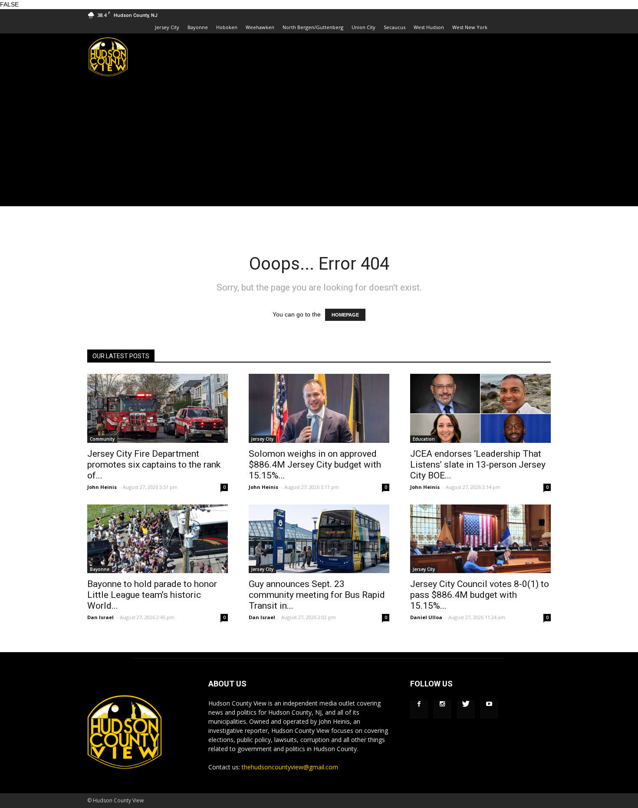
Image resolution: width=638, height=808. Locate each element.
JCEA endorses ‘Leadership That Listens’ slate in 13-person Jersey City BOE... (478, 465)
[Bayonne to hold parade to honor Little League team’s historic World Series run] (157, 539)
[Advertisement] (319, 145)
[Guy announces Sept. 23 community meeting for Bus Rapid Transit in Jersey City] (319, 539)
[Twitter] (465, 709)
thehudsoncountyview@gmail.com (290, 767)
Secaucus (394, 27)
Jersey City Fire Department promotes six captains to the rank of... (153, 465)
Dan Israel (100, 617)
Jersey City (167, 27)
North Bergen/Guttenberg (313, 27)
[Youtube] (489, 709)
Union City (363, 27)
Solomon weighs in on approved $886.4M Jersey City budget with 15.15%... (315, 465)
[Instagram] (442, 709)
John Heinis (102, 487)
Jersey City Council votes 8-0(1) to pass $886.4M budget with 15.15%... (479, 595)
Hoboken (226, 27)
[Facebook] (419, 709)
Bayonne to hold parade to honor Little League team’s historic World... (152, 595)
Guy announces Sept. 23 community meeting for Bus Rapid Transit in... (317, 595)
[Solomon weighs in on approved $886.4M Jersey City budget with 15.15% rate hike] (319, 408)
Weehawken (260, 27)
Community (102, 439)
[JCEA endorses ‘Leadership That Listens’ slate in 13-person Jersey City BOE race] (480, 408)
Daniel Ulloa (426, 617)
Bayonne (197, 27)
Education (424, 439)
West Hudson (429, 27)
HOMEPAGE (345, 314)
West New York (469, 27)
